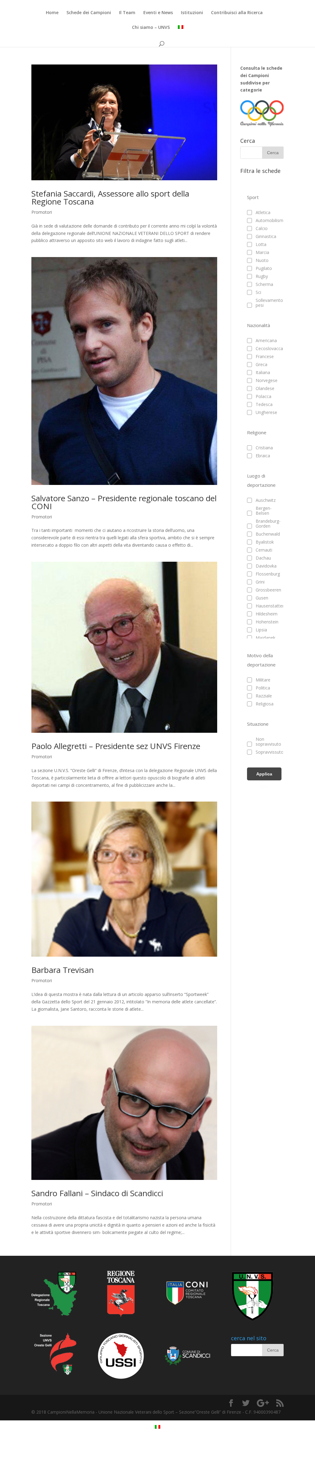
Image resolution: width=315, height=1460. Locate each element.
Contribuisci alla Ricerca (237, 12)
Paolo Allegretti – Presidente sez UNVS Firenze (115, 745)
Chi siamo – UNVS (151, 27)
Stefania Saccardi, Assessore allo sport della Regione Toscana (110, 197)
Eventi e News (158, 12)
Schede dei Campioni (88, 12)
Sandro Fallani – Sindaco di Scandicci (97, 1193)
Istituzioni (192, 12)
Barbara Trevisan (62, 969)
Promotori (41, 212)
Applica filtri (264, 775)
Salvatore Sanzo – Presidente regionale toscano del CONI (124, 502)
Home (52, 12)
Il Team (127, 12)
